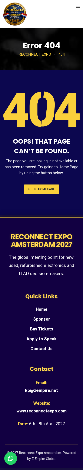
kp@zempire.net (41, 390)
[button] (10, 458)
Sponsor (41, 319)
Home (41, 309)
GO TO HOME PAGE (41, 189)
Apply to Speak (41, 338)
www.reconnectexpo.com (41, 410)
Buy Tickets (41, 329)
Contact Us (41, 348)
